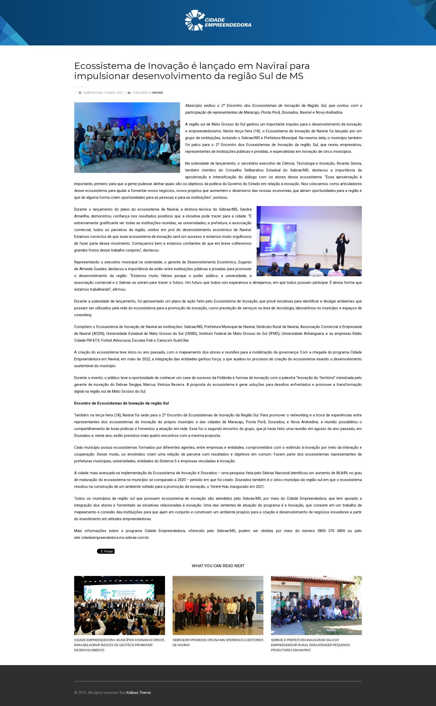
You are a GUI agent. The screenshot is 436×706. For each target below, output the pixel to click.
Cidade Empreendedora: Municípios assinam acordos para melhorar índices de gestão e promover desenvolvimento (119, 645)
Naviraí (157, 92)
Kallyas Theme (139, 692)
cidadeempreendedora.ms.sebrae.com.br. (115, 537)
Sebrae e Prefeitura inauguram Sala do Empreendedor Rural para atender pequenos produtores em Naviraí (310, 645)
